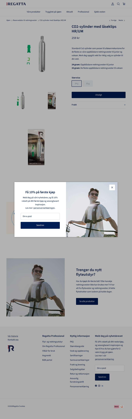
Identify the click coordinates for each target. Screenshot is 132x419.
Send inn (40, 225)
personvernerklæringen (44, 208)
